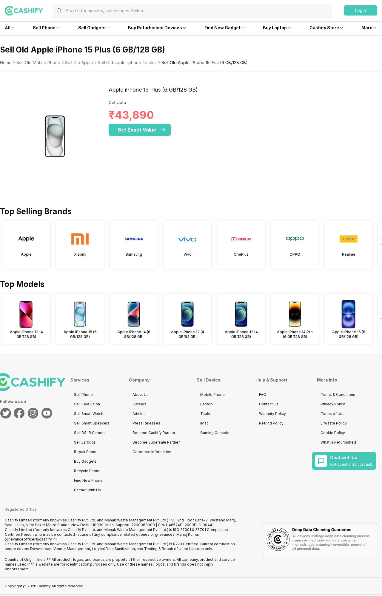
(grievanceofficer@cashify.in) (31, 539)
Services (80, 379)
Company (139, 379)
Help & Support (271, 379)
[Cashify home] (29, 10)
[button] (360, 10)
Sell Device (209, 379)
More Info (327, 379)
